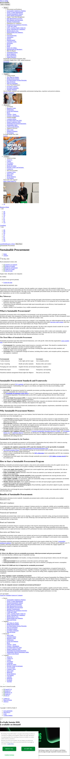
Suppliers (6, 74)
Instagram (9, 678)
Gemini (12, 266)
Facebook (9, 680)
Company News (11, 172)
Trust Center (10, 173)
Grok (10, 271)
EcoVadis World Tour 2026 (14, 120)
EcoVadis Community (13, 88)
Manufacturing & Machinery (14, 49)
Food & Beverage (11, 35)
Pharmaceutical (11, 40)
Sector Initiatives (11, 54)
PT (4, 219)
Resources (6, 105)
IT (4, 218)
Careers (9, 161)
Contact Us (10, 169)
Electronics (10, 43)
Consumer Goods (11, 41)
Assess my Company (17, 595)
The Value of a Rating (13, 77)
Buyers (6, 7)
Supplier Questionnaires (13, 21)
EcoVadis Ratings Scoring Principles (17, 80)
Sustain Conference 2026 (13, 122)
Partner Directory (11, 57)
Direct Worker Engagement (14, 15)
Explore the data (7, 282)
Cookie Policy (10, 743)
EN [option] (3, 209)
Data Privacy (6, 712)
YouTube (9, 681)
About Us (9, 159)
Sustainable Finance (12, 52)
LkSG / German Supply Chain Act (16, 28)
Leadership (10, 164)
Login (1, 225)
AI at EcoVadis (11, 667)
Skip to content (4, 0)
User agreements (7, 711)
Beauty (9, 44)
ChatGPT (14, 264)
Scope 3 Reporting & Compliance (16, 29)
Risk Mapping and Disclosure (15, 20)
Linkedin (9, 677)
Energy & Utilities (12, 48)
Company (6, 156)
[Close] (1, 718)
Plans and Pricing (11, 55)
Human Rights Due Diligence (15, 32)
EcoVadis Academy (12, 86)
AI (4, 204)
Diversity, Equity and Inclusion (15, 167)
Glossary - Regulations (13, 116)
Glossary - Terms (11, 114)
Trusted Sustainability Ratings (15, 14)
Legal (4, 714)
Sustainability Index (12, 125)
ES (4, 221)
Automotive (10, 37)
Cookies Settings (7, 715)
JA (4, 216)
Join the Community (8, 92)
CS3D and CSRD (12, 26)
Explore (5, 136)
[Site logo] (4, 3)
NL (4, 215)
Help (4, 225)
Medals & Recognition (13, 79)
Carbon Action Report (13, 126)
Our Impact (10, 163)
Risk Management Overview (14, 18)
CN (4, 222)
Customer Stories (11, 119)
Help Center (10, 129)
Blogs (8, 113)
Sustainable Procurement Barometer (16, 123)
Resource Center (11, 108)
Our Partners (10, 133)
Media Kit (9, 175)
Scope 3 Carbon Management (15, 12)
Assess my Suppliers (5, 595)
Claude (12, 269)
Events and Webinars (12, 111)
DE (4, 213)
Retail (8, 46)
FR (4, 211)
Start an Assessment (12, 83)
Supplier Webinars (12, 89)
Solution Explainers (12, 131)
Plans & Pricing (11, 82)
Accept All (28, 748)
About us (5, 701)
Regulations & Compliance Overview (17, 24)
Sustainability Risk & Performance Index (18, 652)
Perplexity (15, 268)
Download (6, 61)
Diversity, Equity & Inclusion (15, 666)
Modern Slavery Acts (12, 31)
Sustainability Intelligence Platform (16, 11)
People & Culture (11, 166)
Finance (9, 38)
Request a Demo (4, 207)
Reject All (9, 748)
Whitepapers (10, 109)
